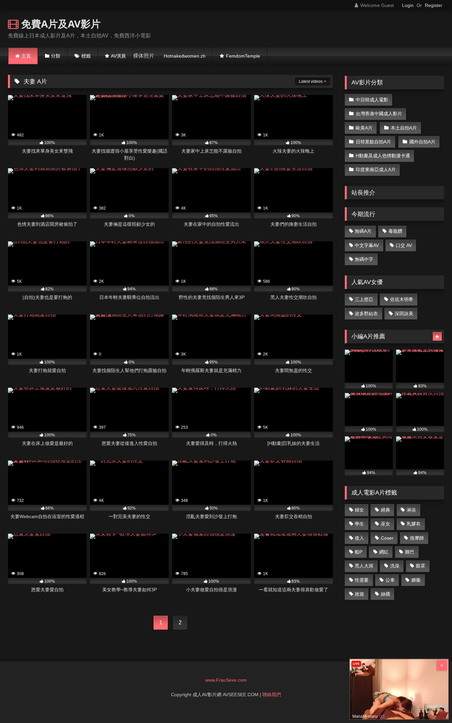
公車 (390, 580)
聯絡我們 (271, 694)
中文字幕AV (367, 245)
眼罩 (420, 565)
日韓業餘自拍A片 (373, 141)
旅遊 (359, 594)
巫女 (385, 523)
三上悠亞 (364, 299)
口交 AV (404, 245)
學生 (359, 523)
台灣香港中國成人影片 (379, 113)
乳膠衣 (414, 523)
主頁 (26, 56)
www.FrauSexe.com (226, 680)
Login (408, 5)
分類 (55, 56)
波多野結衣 (366, 313)
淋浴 (411, 509)
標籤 (86, 56)
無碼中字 (364, 259)
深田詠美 (404, 313)
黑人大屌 (364, 565)
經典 (385, 509)
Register (433, 5)
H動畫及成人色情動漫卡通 (383, 155)
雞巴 (409, 551)
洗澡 (394, 565)
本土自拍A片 (404, 127)
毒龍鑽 (395, 231)
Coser (387, 538)
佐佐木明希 (401, 299)
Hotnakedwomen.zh (184, 56)
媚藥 (416, 580)
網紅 (383, 551)
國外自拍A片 (422, 141)
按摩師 (417, 538)
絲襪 (385, 594)
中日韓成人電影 (372, 99)
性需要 (362, 580)
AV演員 (118, 56)
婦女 (359, 509)
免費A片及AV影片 (60, 23)
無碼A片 (363, 231)
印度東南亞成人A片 (376, 169)
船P (358, 551)
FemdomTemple (243, 56)
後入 (359, 538)
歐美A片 (364, 127)
